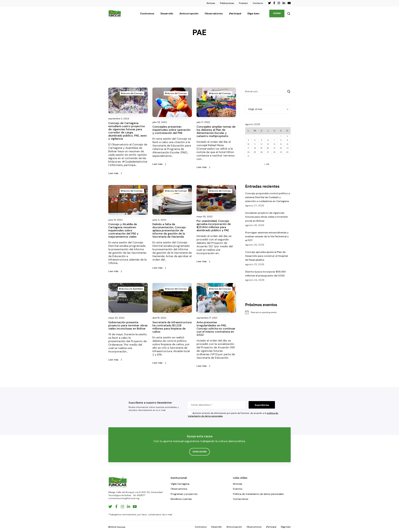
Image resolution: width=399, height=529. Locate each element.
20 (268, 148)
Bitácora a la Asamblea (131, 288)
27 (268, 152)
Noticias (211, 3)
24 (248, 152)
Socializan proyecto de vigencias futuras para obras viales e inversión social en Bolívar (266, 216)
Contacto (258, 3)
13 (268, 144)
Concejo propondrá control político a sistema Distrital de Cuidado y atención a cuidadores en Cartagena (267, 197)
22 (281, 148)
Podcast (243, 3)
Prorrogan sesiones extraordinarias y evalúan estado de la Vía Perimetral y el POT (267, 236)
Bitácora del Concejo (132, 93)
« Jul (266, 164)
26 (261, 152)
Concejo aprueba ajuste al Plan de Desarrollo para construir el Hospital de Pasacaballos (266, 255)
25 (255, 152)
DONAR (277, 13)
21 (274, 148)
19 (261, 148)
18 (255, 148)
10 (248, 144)
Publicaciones (227, 3)
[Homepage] (117, 482)
